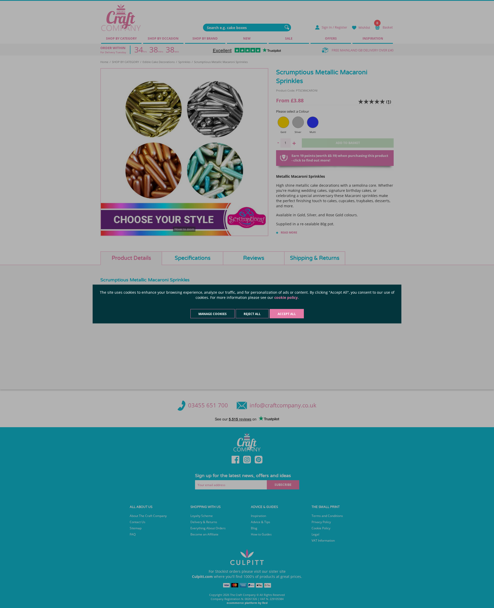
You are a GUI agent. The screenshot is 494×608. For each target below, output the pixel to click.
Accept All (287, 314)
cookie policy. (286, 297)
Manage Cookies (212, 314)
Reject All (252, 314)
